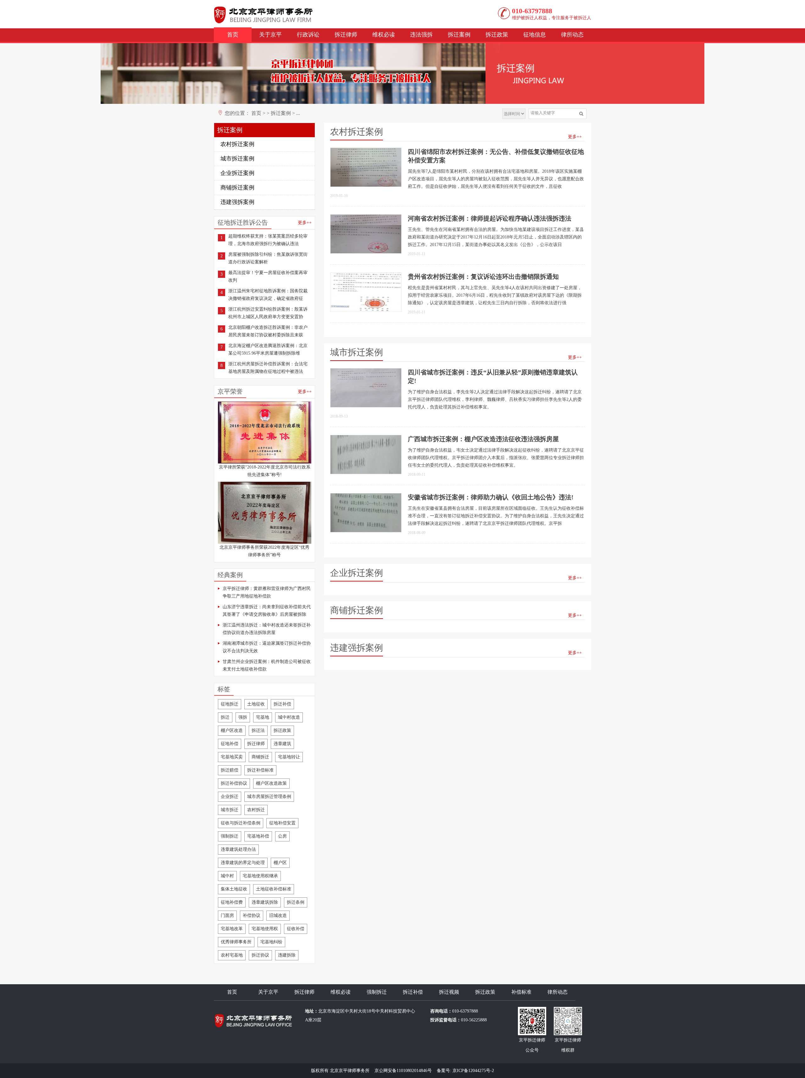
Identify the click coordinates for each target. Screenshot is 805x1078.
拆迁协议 (260, 955)
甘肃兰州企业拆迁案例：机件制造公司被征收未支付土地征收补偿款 (267, 665)
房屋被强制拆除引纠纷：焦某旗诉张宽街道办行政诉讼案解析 (268, 258)
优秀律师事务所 (236, 942)
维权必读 (383, 34)
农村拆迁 (256, 809)
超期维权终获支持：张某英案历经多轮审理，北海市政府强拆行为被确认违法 (268, 240)
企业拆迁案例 (237, 173)
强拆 (242, 717)
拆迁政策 (497, 34)
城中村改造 (289, 717)
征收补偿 (295, 928)
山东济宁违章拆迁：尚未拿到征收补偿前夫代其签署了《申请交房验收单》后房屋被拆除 (267, 610)
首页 (232, 34)
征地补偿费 (232, 902)
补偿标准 (521, 992)
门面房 (227, 915)
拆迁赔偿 (229, 770)
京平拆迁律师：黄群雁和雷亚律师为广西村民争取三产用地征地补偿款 (267, 592)
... (298, 113)
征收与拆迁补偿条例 (240, 823)
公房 (282, 836)
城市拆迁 (229, 809)
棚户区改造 (232, 730)
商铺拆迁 (260, 757)
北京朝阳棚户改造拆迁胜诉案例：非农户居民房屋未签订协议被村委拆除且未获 (268, 331)
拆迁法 (258, 730)
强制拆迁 (229, 836)
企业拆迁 (229, 796)
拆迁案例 (459, 34)
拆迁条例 (295, 902)
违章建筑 (282, 743)
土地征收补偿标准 (273, 889)
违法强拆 (421, 34)
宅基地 (262, 717)
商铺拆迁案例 (237, 187)
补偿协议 (251, 915)
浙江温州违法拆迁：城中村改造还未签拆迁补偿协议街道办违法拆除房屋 (267, 629)
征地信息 (534, 34)
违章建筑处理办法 (238, 849)
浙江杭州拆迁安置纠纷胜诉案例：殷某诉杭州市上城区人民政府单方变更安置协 (268, 313)
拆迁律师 (346, 34)
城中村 (227, 875)
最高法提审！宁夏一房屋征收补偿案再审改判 (268, 276)
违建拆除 (287, 955)
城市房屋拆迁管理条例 (269, 796)
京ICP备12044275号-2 (473, 1070)
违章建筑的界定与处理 (243, 862)
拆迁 (225, 717)
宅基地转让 (289, 757)
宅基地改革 (232, 928)
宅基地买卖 (232, 757)
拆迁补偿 (282, 704)
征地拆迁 (229, 704)
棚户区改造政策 (271, 783)
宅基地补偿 (258, 836)
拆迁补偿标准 (260, 770)
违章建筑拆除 (265, 902)
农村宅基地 (232, 955)
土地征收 (256, 704)
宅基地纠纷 (271, 942)
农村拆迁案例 (237, 144)
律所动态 (572, 34)
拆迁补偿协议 (234, 783)
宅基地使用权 (265, 928)
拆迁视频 (449, 992)
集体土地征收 (234, 889)
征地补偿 (229, 743)
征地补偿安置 (282, 823)
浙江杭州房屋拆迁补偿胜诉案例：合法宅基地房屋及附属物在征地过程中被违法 (268, 368)
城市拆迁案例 (237, 158)
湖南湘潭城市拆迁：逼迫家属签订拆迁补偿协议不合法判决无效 (267, 647)
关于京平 (270, 34)
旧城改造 (278, 915)
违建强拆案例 (237, 202)
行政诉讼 (308, 34)
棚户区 (280, 862)
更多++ (305, 222)
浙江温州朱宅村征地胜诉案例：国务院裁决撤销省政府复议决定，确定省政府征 (268, 295)
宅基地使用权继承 (260, 875)
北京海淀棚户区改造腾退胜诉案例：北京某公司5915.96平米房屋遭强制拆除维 (268, 349)
